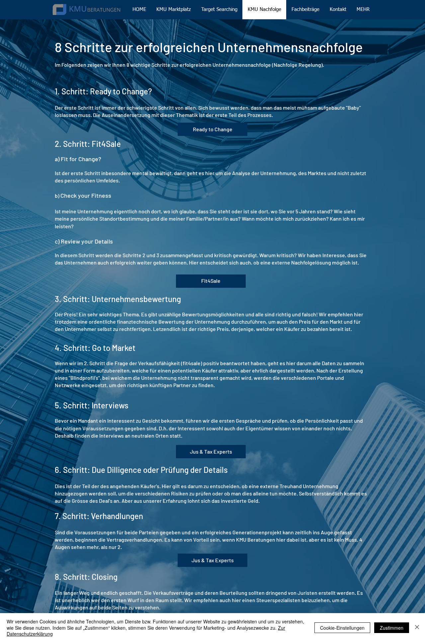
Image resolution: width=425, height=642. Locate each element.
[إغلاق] (417, 627)
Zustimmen (391, 627)
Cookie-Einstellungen (342, 627)
